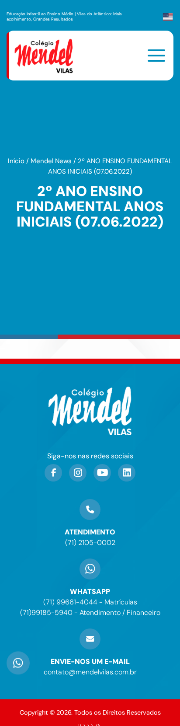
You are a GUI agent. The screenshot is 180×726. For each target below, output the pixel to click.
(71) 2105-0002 (90, 542)
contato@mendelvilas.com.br (90, 672)
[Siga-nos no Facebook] (53, 473)
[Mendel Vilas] (49, 55)
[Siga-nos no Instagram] (78, 473)
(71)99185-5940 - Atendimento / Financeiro (90, 612)
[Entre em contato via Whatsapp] (18, 666)
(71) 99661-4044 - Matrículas (90, 602)
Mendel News (51, 161)
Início (16, 161)
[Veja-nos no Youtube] (102, 473)
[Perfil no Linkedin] (126, 473)
